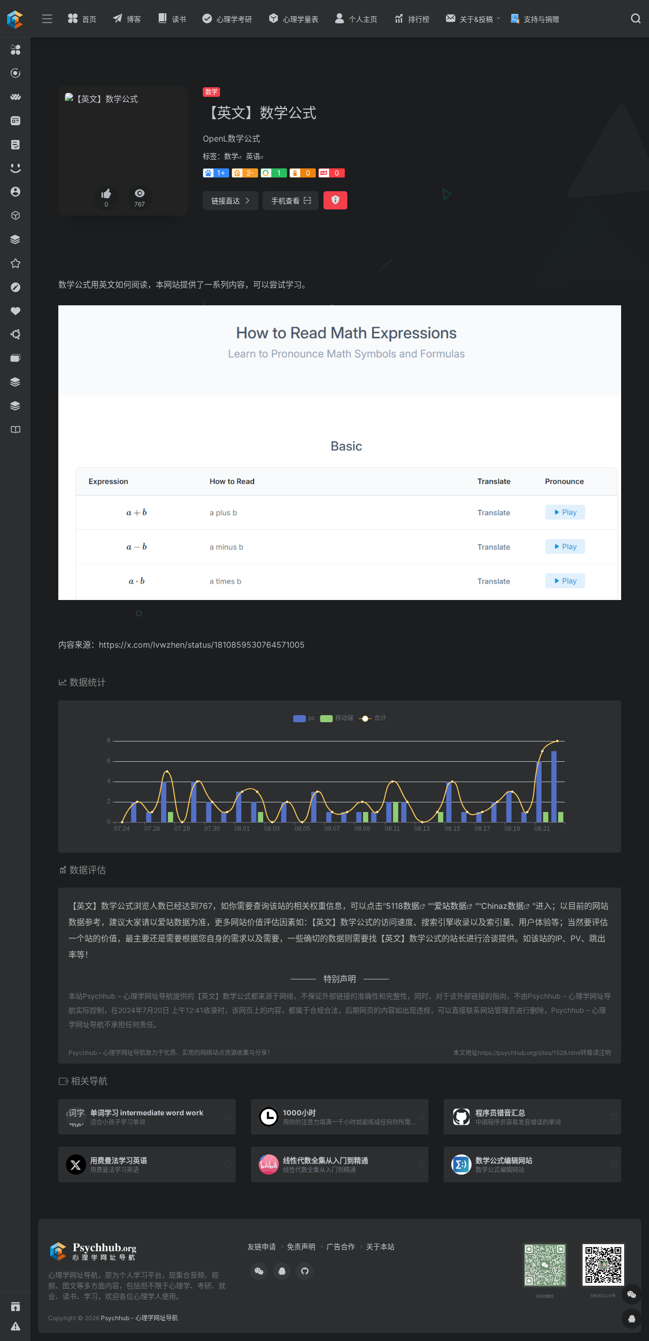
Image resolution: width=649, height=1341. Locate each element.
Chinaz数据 (502, 906)
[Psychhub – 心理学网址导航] (93, 1255)
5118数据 (402, 906)
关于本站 (380, 1246)
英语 (253, 156)
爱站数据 (450, 906)
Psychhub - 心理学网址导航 (139, 1318)
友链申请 (261, 1246)
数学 (211, 92)
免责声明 (301, 1246)
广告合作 (341, 1246)
